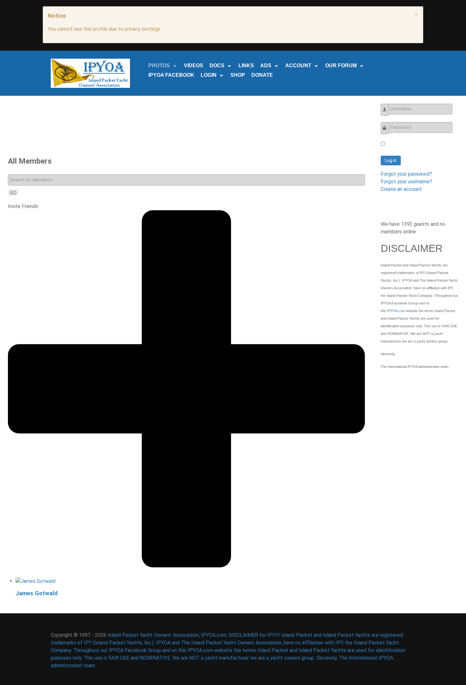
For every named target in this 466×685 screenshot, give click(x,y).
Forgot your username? (406, 182)
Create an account (401, 189)
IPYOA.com (396, 311)
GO (13, 193)
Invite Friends (23, 206)
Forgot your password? (406, 174)
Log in (391, 160)
